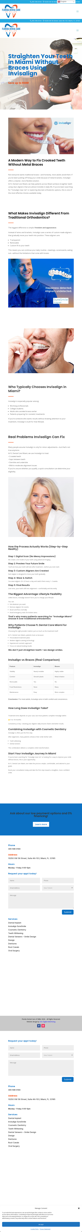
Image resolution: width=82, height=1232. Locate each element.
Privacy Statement (45, 1229)
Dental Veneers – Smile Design (22, 937)
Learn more (41, 824)
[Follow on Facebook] (39, 1025)
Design (11, 940)
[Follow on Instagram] (43, 1025)
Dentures (12, 944)
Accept (41, 1224)
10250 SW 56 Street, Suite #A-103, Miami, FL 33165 (31, 858)
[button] (79, 1208)
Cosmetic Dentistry (17, 930)
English (63, 1)
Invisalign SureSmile (17, 926)
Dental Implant (14, 923)
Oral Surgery (14, 950)
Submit (67, 912)
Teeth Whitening (15, 933)
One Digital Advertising (47, 1022)
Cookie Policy (35, 1229)
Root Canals (13, 947)
